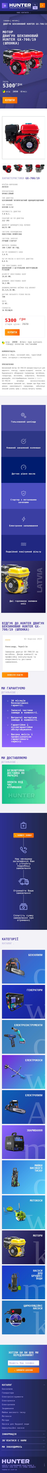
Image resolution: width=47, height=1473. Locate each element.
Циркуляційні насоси (13, 1428)
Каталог (7, 943)
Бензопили (7, 1389)
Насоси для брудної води (15, 1424)
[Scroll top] (44, 1464)
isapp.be (14, 1469)
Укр (35, 8)
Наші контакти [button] (23, 13)
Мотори (5, 1420)
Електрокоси (8, 1400)
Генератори (8, 1393)
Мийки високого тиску (13, 1412)
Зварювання (8, 1408)
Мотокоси (6, 1416)
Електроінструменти (12, 1397)
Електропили (8, 1404)
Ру (35, 5)
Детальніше (9, 692)
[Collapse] (44, 1385)
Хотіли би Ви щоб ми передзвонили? (23, 1353)
